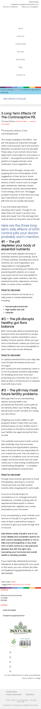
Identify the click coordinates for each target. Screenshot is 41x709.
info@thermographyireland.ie (13, 616)
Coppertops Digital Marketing (25, 705)
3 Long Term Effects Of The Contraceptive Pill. (18, 115)
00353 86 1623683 (9, 610)
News (13, 582)
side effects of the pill (21, 584)
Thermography (20, 17)
